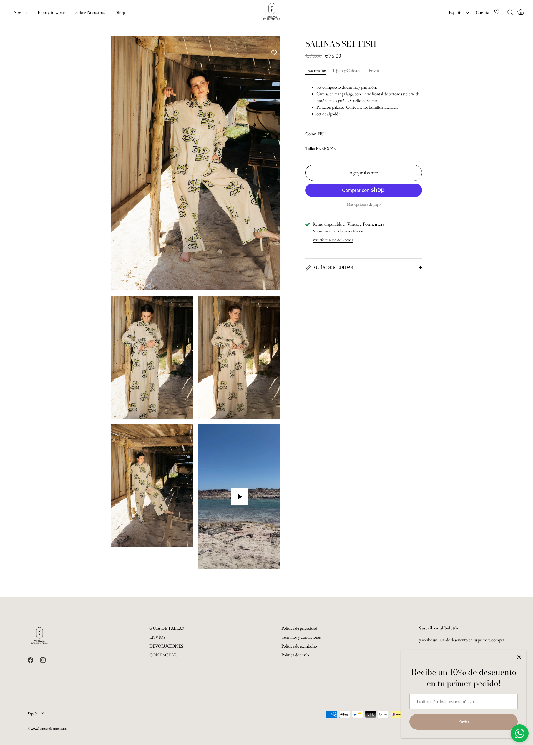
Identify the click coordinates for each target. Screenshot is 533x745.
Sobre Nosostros (90, 12)
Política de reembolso (299, 646)
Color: (311, 133)
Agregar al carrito (364, 172)
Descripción (315, 70)
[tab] (318, 70)
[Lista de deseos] (500, 12)
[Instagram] (43, 659)
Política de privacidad (299, 628)
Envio (374, 70)
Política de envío (295, 655)
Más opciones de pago (364, 204)
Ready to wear (51, 12)
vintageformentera (53, 728)
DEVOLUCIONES (166, 646)
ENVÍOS (157, 637)
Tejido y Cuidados (347, 70)
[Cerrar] (519, 657)
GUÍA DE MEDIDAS (333, 267)
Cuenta (482, 12)
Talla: (310, 148)
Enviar (463, 721)
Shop (120, 12)
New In (20, 12)
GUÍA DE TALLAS (166, 628)
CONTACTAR (163, 655)
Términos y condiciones (301, 637)
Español (456, 12)
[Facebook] (30, 659)
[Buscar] (510, 12)
